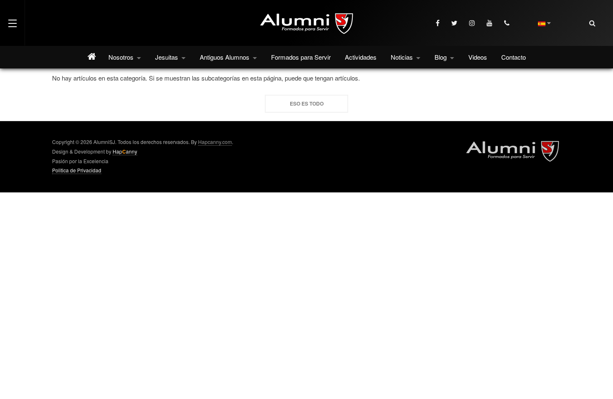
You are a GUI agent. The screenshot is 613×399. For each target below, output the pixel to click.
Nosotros (121, 57)
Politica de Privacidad (76, 170)
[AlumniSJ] (306, 22)
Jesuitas (167, 57)
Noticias (403, 57)
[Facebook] (438, 23)
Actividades (361, 57)
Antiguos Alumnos (225, 57)
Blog (441, 57)
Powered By (512, 150)
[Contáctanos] (507, 23)
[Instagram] (473, 23)
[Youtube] (490, 23)
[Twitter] (455, 23)
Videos (477, 57)
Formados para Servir (301, 57)
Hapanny (125, 151)
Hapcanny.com (215, 141)
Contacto (513, 57)
